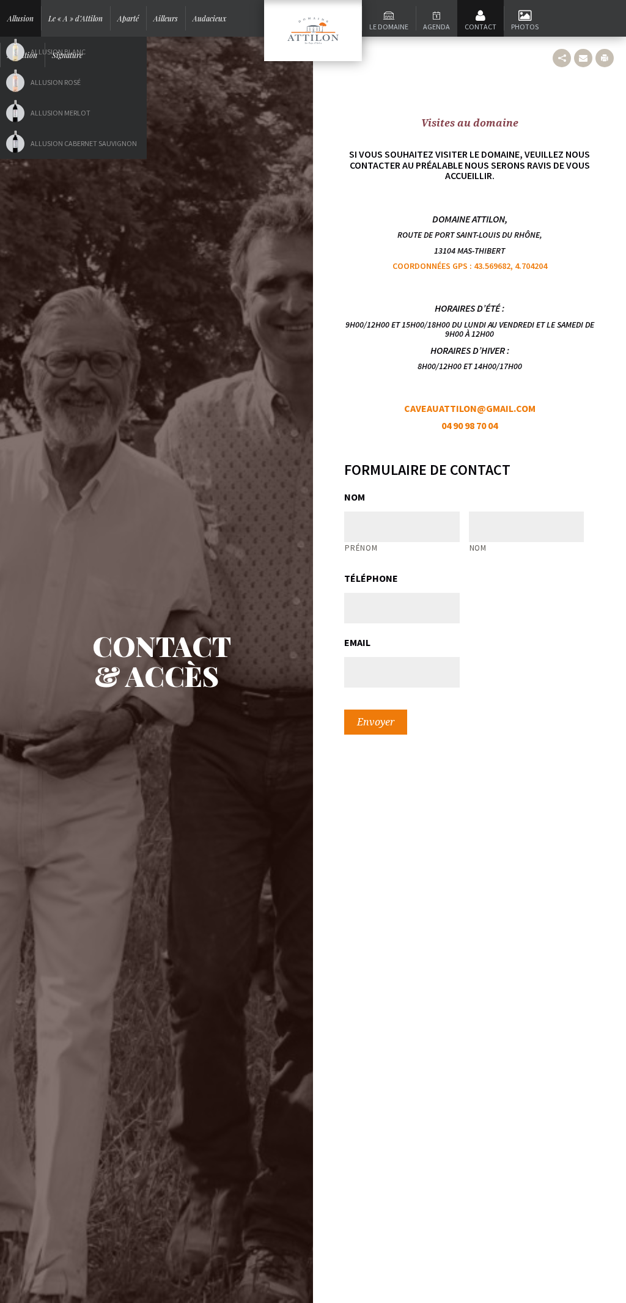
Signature (67, 55)
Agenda (436, 26)
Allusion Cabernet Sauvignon (84, 143)
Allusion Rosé (56, 82)
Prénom (361, 548)
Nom (354, 497)
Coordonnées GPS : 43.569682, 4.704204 (469, 265)
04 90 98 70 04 (469, 425)
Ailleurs (165, 18)
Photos (525, 26)
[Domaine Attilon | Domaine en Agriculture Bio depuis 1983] (313, 30)
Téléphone (371, 578)
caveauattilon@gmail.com (470, 408)
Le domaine (388, 26)
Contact (480, 26)
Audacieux (209, 18)
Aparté (128, 18)
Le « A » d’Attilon (75, 18)
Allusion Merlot (60, 112)
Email (357, 642)
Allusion (20, 18)
